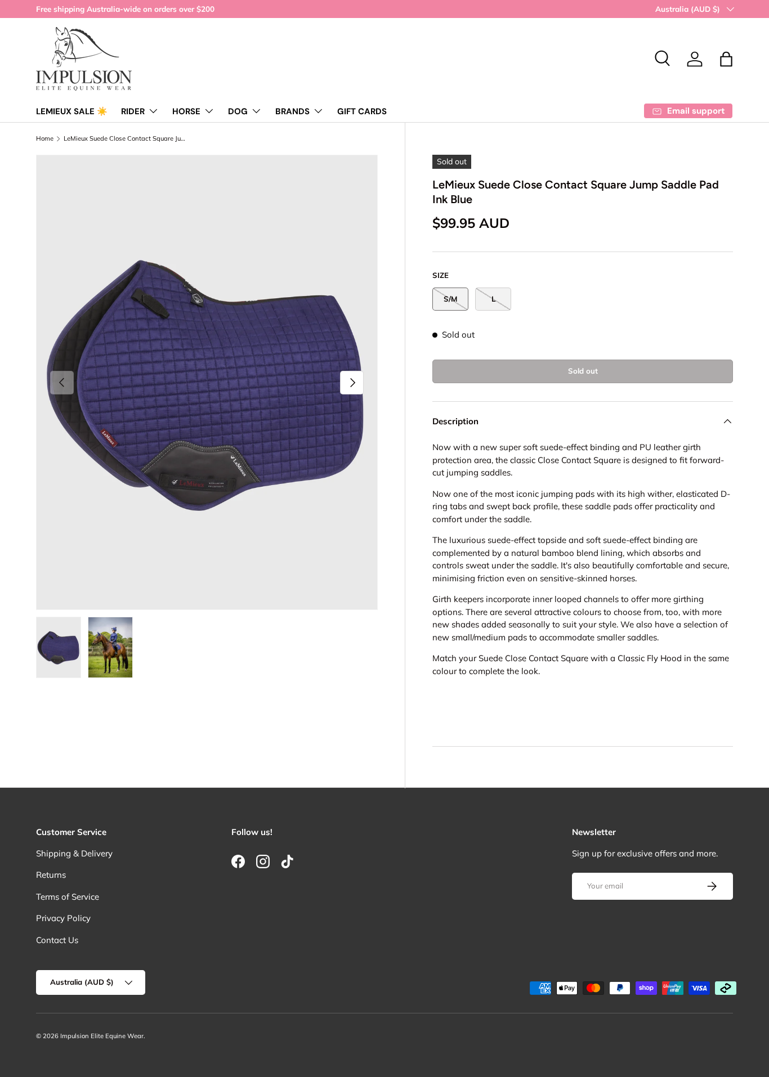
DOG (238, 111)
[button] (726, 59)
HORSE (186, 111)
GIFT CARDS (362, 111)
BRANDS (292, 111)
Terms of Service (67, 896)
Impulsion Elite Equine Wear (102, 1036)
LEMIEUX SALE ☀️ (72, 111)
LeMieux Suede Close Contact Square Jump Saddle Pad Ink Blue (127, 139)
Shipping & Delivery (74, 853)
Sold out (583, 370)
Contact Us (57, 940)
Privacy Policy (63, 918)
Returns (51, 874)
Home (44, 139)
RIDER (133, 111)
